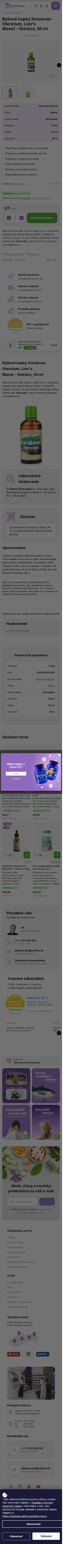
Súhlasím (46, 1536)
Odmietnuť (16, 1536)
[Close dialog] (59, 755)
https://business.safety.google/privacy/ (24, 1516)
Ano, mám (16, 773)
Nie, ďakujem (16, 778)
